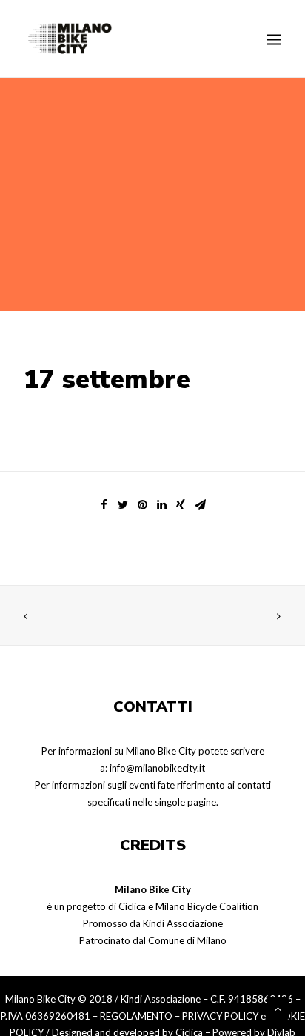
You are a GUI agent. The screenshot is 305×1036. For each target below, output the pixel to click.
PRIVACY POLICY (220, 1016)
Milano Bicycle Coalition (206, 906)
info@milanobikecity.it (157, 768)
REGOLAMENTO (136, 1016)
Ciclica (132, 906)
